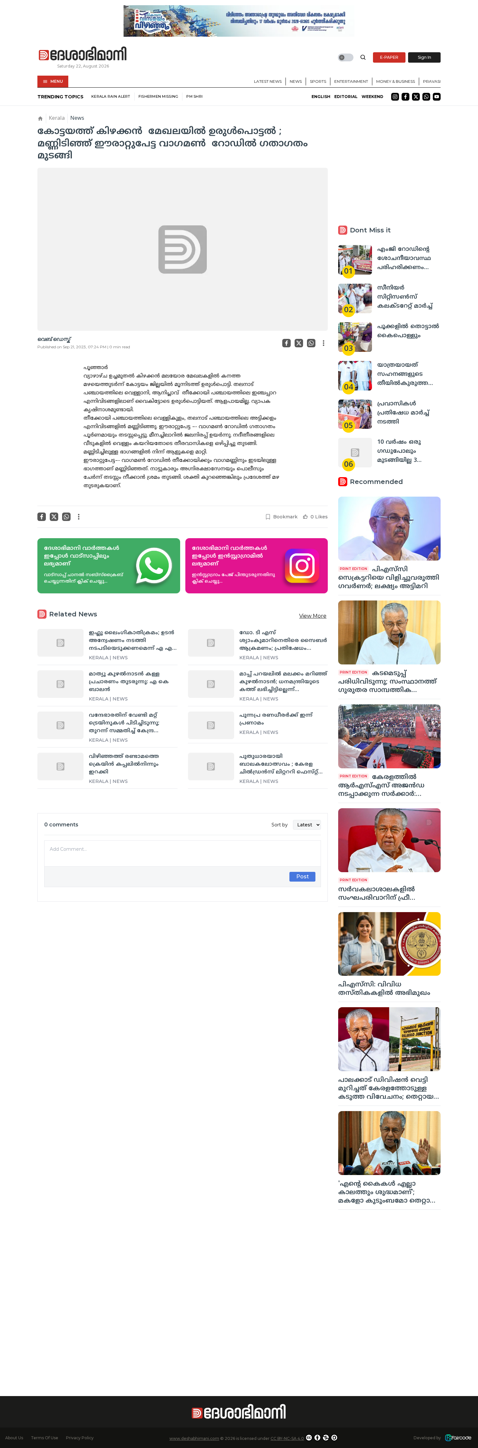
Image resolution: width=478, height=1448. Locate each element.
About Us (14, 1437)
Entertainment (351, 81)
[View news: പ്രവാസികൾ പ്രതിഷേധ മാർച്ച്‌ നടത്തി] (355, 414)
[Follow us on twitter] (416, 96)
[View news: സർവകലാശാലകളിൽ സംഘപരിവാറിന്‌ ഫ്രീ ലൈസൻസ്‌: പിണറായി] (389, 840)
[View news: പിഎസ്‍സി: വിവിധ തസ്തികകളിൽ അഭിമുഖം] (389, 944)
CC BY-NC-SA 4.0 (287, 1438)
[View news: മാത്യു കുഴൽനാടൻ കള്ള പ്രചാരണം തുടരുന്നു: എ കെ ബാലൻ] (60, 684)
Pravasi (432, 81)
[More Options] (323, 343)
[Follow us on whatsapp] (426, 96)
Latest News (268, 81)
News (296, 81)
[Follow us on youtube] (436, 96)
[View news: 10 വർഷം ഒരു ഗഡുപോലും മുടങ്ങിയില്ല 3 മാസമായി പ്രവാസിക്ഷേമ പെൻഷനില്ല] (355, 452)
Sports (318, 81)
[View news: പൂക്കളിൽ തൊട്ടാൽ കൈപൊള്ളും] (355, 337)
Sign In (424, 57)
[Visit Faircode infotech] (458, 1438)
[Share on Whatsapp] (311, 343)
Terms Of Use (44, 1437)
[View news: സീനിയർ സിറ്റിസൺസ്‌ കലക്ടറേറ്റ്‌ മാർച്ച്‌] (355, 298)
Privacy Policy (80, 1437)
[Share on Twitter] (299, 343)
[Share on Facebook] (286, 343)
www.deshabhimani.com (194, 1438)
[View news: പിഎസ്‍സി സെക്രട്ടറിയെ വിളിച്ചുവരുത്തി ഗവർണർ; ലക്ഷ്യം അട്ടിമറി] (389, 529)
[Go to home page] (82, 54)
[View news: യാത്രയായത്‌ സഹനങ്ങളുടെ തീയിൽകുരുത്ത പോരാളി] (355, 375)
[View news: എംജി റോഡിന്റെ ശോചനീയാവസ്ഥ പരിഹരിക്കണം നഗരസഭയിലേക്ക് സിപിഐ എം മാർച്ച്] (355, 260)
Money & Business (395, 81)
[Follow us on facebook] (405, 96)
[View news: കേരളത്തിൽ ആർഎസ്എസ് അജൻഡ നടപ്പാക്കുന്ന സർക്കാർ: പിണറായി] (389, 736)
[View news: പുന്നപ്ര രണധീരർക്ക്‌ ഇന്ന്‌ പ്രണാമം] (211, 725)
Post (302, 876)
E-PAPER (389, 57)
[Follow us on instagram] (395, 96)
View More (312, 616)
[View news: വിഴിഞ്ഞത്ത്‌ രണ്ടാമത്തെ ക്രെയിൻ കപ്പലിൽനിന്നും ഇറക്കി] (60, 766)
